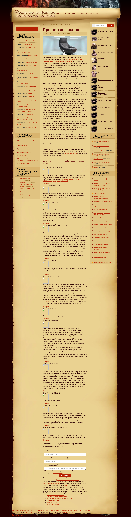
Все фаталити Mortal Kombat (26, 140)
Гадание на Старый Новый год (102, 217)
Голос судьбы (30, 114)
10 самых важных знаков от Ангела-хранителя (27, 118)
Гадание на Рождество (100, 209)
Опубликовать (65, 475)
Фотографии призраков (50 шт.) (103, 224)
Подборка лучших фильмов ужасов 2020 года (102, 189)
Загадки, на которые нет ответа (57, 496)
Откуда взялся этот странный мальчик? (60, 498)
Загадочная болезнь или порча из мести (27, 82)
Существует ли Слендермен (102, 221)
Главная (57, 13)
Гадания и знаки (57, 510)
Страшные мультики (99, 193)
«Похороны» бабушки (32, 41)
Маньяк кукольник (31, 86)
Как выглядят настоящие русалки (103, 231)
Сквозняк (29, 59)
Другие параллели (23, 163)
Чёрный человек (28, 44)
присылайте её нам (70, 153)
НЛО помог (30, 93)
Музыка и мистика (53, 500)
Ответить (46, 184)
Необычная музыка (53, 504)
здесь (66, 485)
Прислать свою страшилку (81, 510)
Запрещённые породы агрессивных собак (100, 258)
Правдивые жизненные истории (103, 262)
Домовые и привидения (44, 510)
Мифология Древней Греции (102, 237)
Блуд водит (30, 96)
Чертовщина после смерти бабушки (26, 51)
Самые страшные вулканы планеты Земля (26, 144)
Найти (110, 25)
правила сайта (57, 473)
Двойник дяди (22, 155)
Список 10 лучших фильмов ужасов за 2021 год (102, 184)
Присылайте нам (17, 515)
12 (54, 33)
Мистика (23, 510)
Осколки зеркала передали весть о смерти (26, 110)
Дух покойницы (22, 149)
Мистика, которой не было (27, 188)
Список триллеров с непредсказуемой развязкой (102, 197)
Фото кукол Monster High (101, 227)
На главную (16, 510)
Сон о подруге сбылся (24, 152)
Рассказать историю (27, 29)
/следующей (55, 483)
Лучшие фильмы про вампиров (103, 201)
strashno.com (28, 512)
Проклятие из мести (31, 65)
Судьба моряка (48, 301)
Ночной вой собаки (31, 62)
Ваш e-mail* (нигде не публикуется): (56, 458)
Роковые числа (52, 502)
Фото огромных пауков (100, 234)
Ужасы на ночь (31, 510)
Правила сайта (68, 512)
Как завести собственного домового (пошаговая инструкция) (28, 159)
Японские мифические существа (103, 241)
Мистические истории (56, 24)
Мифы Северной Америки (101, 244)
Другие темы (67, 510)
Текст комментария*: (51, 465)
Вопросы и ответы (70, 13)
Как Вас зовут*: (49, 451)
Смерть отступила (32, 90)
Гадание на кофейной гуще (101, 141)
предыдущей (47, 483)
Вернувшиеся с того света (55, 495)
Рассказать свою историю (89, 13)
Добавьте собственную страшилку (67, 480)
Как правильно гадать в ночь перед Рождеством (102, 213)
